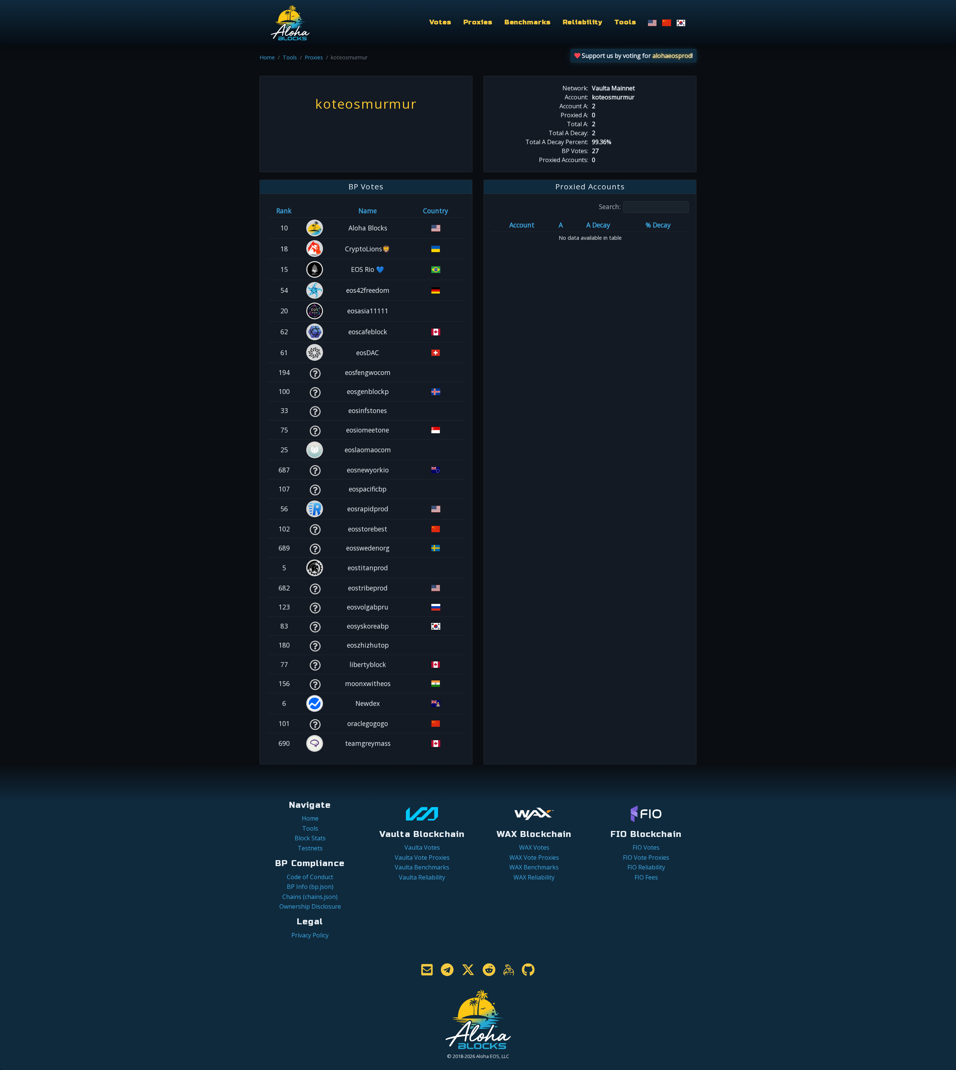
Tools (625, 22)
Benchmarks (528, 22)
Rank (284, 210)
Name (367, 210)
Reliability (583, 22)
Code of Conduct (310, 877)
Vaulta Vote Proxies (422, 857)
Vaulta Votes (422, 847)
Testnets (310, 848)
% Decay (658, 224)
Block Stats (310, 838)
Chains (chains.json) (310, 897)
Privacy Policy (310, 935)
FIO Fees (646, 877)
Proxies (478, 22)
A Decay (598, 224)
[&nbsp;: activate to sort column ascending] (315, 210)
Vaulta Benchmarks (422, 867)
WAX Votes (534, 847)
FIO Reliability (646, 867)
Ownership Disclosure (310, 906)
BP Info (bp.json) (310, 887)
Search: (610, 206)
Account (521, 224)
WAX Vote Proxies (534, 857)
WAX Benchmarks (534, 867)
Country (435, 210)
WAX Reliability (534, 877)
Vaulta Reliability (422, 877)
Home (267, 57)
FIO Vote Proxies (646, 857)
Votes (440, 22)
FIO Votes (646, 847)
